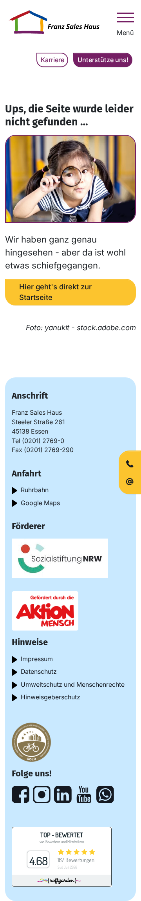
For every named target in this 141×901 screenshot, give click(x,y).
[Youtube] (84, 795)
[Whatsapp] (105, 795)
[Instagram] (42, 795)
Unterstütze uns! (103, 60)
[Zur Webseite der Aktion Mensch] (45, 610)
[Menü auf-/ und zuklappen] (125, 17)
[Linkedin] (63, 795)
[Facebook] (20, 795)
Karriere (52, 60)
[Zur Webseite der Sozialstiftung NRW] (60, 557)
